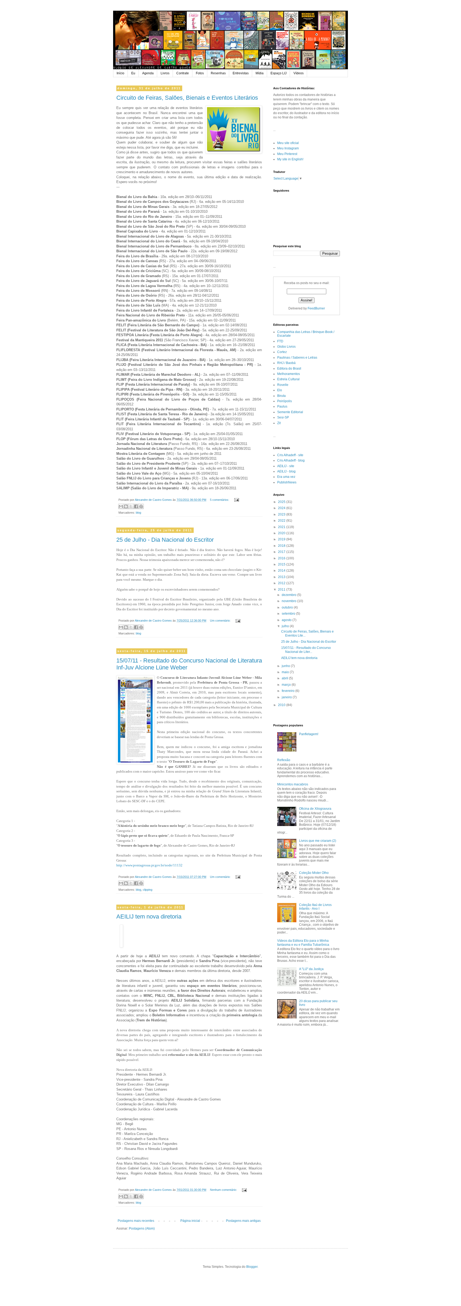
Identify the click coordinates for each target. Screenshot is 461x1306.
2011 (282, 589)
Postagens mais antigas (243, 1221)
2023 (282, 514)
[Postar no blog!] (126, 506)
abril (285, 678)
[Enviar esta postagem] (236, 499)
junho (286, 666)
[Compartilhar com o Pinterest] (141, 506)
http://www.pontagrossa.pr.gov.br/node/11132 (149, 865)
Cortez (282, 352)
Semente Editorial (290, 412)
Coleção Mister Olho (314, 873)
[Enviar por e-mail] (121, 506)
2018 (282, 546)
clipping (147, 889)
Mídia (260, 73)
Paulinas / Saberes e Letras (297, 357)
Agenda (148, 73)
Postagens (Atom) (142, 1228)
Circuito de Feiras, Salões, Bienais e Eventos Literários (187, 97)
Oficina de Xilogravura (315, 809)
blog (138, 512)
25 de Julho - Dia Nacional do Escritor (165, 539)
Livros (165, 73)
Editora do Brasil (289, 368)
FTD (280, 341)
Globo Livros (286, 346)
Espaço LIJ (279, 73)
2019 (282, 539)
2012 (282, 583)
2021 (282, 527)
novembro (289, 601)
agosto (287, 620)
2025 (282, 502)
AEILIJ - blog (286, 471)
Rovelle (282, 385)
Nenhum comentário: (224, 1189)
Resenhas (218, 73)
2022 (282, 520)
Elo (279, 390)
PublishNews (286, 482)
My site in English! (290, 159)
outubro (288, 607)
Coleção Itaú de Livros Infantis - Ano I (315, 906)
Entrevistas (241, 73)
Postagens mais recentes (136, 1221)
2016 (282, 558)
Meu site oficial (288, 143)
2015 (282, 564)
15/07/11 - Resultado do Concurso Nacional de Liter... (306, 649)
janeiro (287, 697)
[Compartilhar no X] (131, 506)
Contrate (182, 73)
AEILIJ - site (285, 466)
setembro (289, 613)
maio (286, 672)
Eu (133, 73)
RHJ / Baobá (286, 363)
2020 (282, 533)
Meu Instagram (288, 148)
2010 (282, 705)
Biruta (281, 396)
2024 (282, 508)
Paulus (282, 406)
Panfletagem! (308, 734)
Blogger (251, 1267)
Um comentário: (220, 620)
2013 (282, 577)
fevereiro (288, 691)
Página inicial (190, 1221)
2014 (282, 570)
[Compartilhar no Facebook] (136, 506)
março (287, 685)
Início (120, 73)
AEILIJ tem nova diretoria (148, 916)
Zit (279, 423)
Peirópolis (284, 401)
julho (286, 626)
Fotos (200, 73)
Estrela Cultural (288, 379)
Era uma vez (286, 477)
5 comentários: (220, 499)
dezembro (289, 595)
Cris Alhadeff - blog (291, 460)
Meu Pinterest (287, 154)
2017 (282, 552)
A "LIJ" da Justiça (311, 969)
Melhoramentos (288, 374)
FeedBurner (316, 308)
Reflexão (283, 760)
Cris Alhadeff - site (290, 455)
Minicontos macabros (292, 784)
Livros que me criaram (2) (317, 841)
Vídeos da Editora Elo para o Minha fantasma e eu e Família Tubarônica (303, 942)
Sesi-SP (283, 417)
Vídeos (298, 73)
